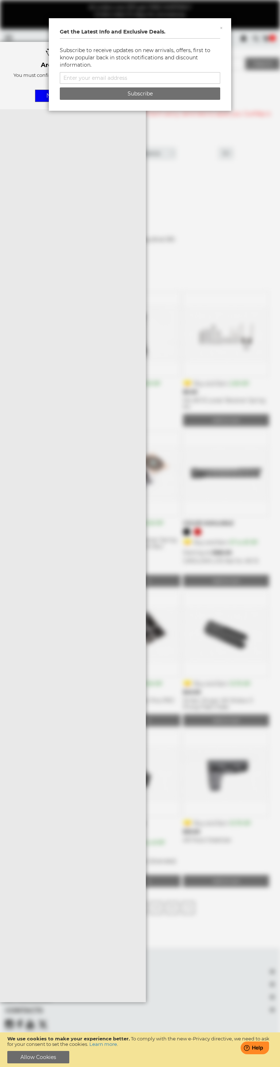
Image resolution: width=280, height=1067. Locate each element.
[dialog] (140, 533)
